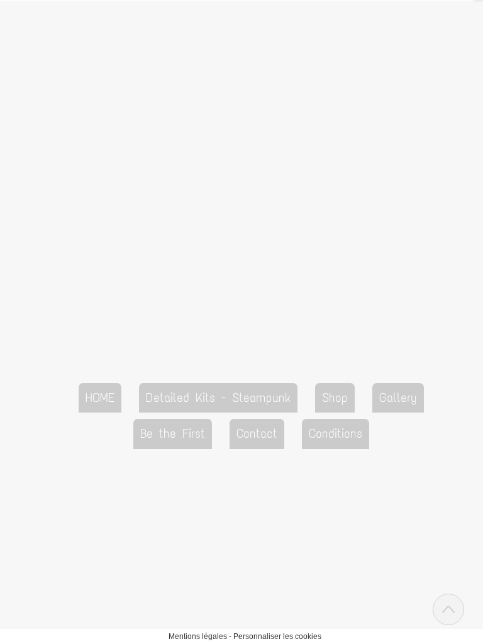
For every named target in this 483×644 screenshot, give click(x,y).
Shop (335, 397)
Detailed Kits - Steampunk (218, 397)
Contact (256, 433)
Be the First (172, 433)
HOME (100, 397)
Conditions (335, 433)
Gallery (398, 397)
